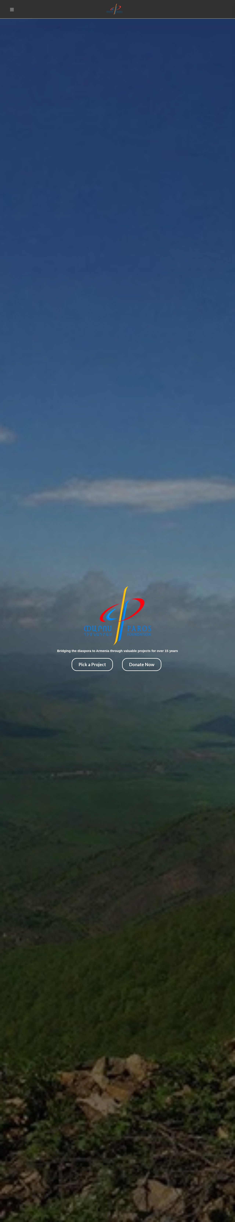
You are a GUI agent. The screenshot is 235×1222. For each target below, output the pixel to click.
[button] (216, 9)
